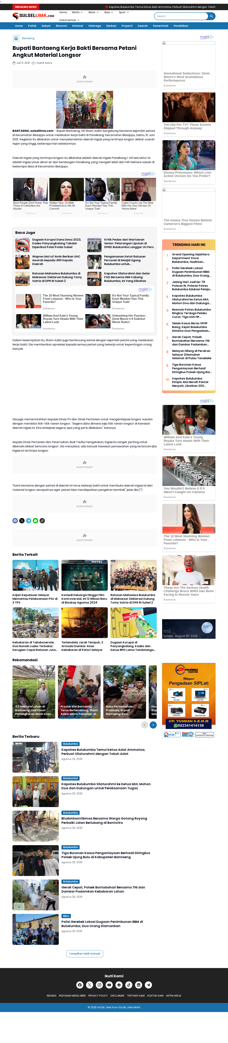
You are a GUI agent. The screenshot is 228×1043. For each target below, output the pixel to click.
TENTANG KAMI (136, 995)
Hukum (46, 26)
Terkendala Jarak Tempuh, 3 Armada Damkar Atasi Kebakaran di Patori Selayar (82, 646)
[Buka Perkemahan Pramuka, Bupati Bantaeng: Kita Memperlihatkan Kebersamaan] (124, 692)
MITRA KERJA (173, 995)
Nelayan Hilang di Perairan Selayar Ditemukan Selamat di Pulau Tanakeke (191, 354)
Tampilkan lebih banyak (84, 953)
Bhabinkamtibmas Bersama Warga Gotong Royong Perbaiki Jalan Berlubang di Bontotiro (104, 820)
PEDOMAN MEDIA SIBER (72, 995)
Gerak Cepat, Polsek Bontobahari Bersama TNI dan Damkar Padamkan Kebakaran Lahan (103, 889)
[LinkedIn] (138, 985)
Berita (75, 12)
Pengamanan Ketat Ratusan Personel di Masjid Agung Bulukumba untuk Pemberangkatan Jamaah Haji (126, 260)
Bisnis (92, 12)
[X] (22, 520)
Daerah (143, 26)
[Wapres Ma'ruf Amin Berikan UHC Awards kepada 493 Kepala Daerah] (22, 262)
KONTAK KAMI (155, 995)
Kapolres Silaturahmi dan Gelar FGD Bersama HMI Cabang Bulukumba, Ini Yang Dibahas (127, 277)
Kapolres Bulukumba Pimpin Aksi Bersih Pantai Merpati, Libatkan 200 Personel (190, 382)
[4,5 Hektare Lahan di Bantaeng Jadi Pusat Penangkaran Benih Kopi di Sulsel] (33, 692)
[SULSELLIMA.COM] (33, 16)
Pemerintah (160, 26)
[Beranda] (16, 38)
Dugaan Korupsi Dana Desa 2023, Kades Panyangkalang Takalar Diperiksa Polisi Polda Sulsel (56, 243)
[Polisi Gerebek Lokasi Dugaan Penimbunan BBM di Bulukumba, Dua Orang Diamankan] (35, 929)
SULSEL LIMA (104, 1007)
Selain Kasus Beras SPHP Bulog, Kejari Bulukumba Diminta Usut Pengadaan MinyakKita (190, 327)
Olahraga (94, 26)
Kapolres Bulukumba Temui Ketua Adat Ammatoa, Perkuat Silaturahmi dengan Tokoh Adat (138, 7)
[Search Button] (211, 16)
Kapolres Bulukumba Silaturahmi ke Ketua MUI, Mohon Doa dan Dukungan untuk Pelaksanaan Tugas (106, 786)
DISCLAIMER (117, 995)
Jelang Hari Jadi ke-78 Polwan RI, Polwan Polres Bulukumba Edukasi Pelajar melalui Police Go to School (192, 285)
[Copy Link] (42, 520)
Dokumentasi (67, 20)
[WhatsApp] (35, 520)
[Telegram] (28, 520)
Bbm (66, 916)
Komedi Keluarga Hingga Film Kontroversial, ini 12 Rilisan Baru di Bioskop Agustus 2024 (84, 598)
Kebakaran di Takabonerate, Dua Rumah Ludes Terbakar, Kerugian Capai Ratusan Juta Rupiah (34, 646)
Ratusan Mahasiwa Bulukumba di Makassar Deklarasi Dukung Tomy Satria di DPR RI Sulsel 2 (57, 277)
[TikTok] (128, 985)
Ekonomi (61, 26)
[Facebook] (15, 520)
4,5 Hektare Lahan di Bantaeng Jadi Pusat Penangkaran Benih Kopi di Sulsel (33, 710)
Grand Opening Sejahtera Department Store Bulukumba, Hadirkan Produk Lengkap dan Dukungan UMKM (190, 258)
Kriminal (77, 26)
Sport (122, 12)
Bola (107, 12)
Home (63, 12)
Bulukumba (70, 744)
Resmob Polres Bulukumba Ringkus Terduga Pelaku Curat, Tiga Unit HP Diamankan (191, 313)
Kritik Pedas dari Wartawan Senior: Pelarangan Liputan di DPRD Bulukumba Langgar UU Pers (129, 243)
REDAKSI (51, 995)
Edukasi (111, 26)
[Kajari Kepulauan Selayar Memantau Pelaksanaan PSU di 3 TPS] (35, 575)
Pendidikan (181, 26)
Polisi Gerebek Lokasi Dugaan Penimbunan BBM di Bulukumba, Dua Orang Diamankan (102, 924)
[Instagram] (99, 985)
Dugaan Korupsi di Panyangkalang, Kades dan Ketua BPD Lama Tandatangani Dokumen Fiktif (133, 646)
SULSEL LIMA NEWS (129, 1007)
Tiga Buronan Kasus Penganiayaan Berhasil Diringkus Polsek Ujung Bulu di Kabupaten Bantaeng (105, 855)
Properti (127, 26)
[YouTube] (109, 985)
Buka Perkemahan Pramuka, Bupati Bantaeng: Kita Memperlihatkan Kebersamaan (119, 710)
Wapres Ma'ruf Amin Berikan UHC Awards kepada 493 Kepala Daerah (56, 260)
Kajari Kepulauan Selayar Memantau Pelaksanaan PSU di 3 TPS (35, 598)
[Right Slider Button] (153, 725)
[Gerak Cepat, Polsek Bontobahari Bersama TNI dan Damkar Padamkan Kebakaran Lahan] (35, 895)
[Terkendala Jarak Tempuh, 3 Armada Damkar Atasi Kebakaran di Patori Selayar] (84, 622)
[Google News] (119, 985)
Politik (32, 26)
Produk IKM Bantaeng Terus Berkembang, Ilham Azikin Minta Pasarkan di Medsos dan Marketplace (79, 710)
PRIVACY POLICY (98, 995)
